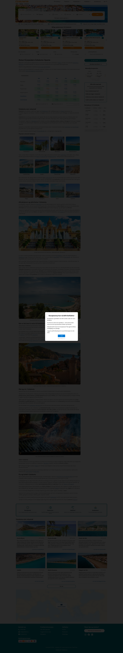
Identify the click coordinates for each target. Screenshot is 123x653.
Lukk (61, 335)
